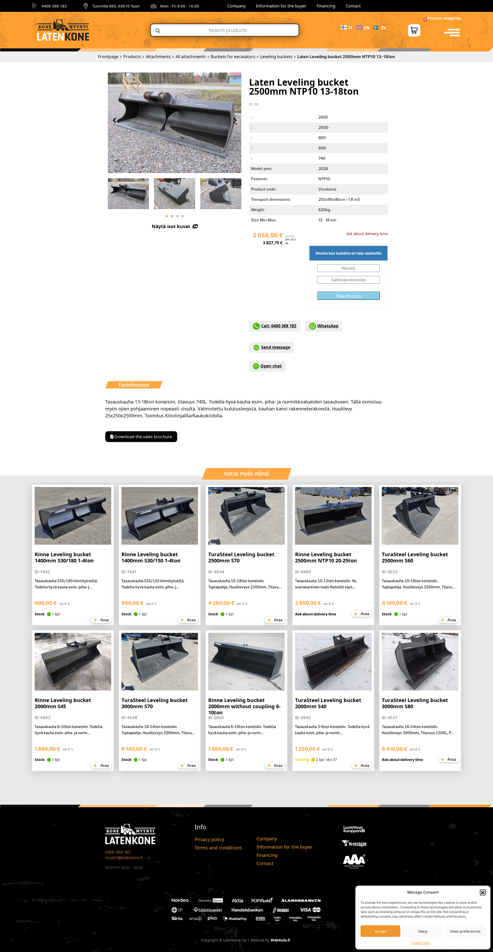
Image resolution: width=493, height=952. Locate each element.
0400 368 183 (54, 5)
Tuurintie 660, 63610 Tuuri (116, 5)
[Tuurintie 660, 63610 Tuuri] (86, 6)
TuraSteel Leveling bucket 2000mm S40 (328, 703)
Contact (353, 6)
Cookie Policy (420, 943)
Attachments (158, 56)
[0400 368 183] (35, 6)
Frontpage (108, 56)
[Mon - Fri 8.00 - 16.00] (153, 6)
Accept (380, 931)
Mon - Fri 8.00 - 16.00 (179, 5)
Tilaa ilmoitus (348, 296)
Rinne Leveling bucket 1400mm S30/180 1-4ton (64, 557)
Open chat (271, 366)
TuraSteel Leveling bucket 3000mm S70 (154, 703)
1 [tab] (166, 216)
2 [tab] (172, 216)
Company (236, 6)
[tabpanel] (128, 192)
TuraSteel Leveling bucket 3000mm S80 (415, 703)
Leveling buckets (276, 56)
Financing (326, 6)
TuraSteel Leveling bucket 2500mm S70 (241, 557)
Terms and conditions (218, 848)
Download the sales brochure (142, 436)
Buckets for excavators (233, 56)
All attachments (191, 56)
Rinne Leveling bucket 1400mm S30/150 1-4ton (151, 557)
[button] (482, 892)
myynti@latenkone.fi (124, 858)
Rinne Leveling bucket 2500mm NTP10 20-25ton (326, 557)
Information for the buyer (281, 6)
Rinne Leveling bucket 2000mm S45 (63, 703)
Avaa (104, 619)
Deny (423, 931)
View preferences (465, 931)
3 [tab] (177, 216)
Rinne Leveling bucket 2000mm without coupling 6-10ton (244, 706)
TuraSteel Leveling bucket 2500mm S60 (415, 557)
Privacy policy (209, 839)
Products (132, 56)
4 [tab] (182, 216)
